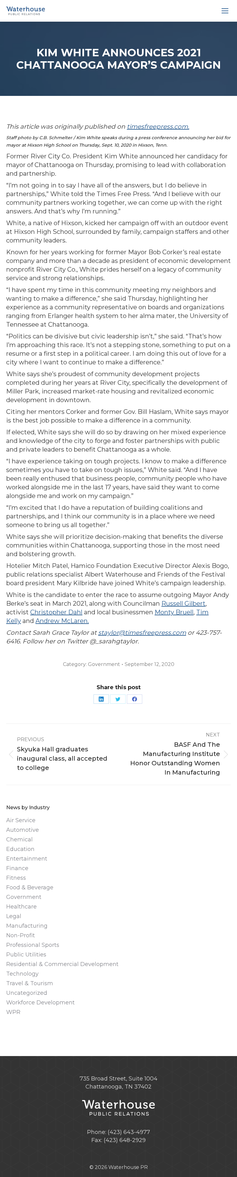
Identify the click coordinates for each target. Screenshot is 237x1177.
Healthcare (21, 906)
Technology (22, 973)
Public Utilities (26, 954)
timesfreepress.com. (158, 126)
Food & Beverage (29, 887)
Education (20, 849)
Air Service (20, 820)
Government (104, 664)
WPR (13, 1012)
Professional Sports (32, 945)
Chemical (19, 839)
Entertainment (26, 858)
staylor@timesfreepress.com (142, 632)
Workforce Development (40, 1002)
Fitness (16, 877)
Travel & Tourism (29, 983)
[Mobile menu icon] (225, 11)
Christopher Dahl (56, 612)
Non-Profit (20, 935)
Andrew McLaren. (62, 621)
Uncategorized (26, 993)
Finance (17, 868)
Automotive (22, 830)
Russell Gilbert (183, 603)
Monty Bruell (174, 612)
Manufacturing (27, 925)
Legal (13, 916)
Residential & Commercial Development (62, 964)
